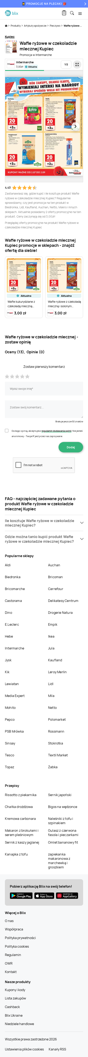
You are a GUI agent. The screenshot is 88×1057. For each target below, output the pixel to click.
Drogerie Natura (60, 612)
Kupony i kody (15, 990)
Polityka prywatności (20, 938)
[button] (44, 523)
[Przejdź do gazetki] (77, 64)
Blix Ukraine (14, 1015)
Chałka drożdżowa (19, 806)
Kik (7, 672)
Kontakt (11, 972)
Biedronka (12, 577)
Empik (52, 624)
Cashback (12, 1007)
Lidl (50, 684)
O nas (9, 921)
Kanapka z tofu (16, 854)
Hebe (9, 636)
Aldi (8, 565)
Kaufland (55, 660)
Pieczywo (55, 25)
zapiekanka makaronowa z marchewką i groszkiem (59, 860)
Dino (8, 612)
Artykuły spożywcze (35, 25)
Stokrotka (55, 743)
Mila (51, 695)
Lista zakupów (15, 998)
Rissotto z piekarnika (20, 795)
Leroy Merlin (57, 672)
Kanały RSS (57, 1049)
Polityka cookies (17, 946)
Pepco (10, 719)
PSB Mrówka (14, 731)
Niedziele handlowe (19, 1024)
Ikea (51, 636)
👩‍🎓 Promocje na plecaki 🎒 (44, 4)
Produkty (16, 25)
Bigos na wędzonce (62, 806)
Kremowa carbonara (20, 818)
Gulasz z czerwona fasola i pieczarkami (63, 832)
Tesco (9, 755)
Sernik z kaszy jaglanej (22, 842)
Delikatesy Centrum (63, 600)
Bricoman (55, 577)
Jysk (8, 660)
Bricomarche (15, 589)
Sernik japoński (59, 795)
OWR (8, 963)
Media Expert (15, 695)
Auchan (54, 565)
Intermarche (14, 648)
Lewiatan (12, 684)
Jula (51, 648)
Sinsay (10, 743)
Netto (52, 707)
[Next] (84, 4)
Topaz (9, 767)
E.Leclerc (12, 624)
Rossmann (56, 731)
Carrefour (55, 589)
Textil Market (58, 755)
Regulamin (13, 955)
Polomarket (57, 719)
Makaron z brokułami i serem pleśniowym (21, 832)
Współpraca (14, 929)
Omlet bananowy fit (63, 842)
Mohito (10, 707)
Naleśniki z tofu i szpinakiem (60, 820)
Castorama (13, 600)
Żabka (53, 767)
